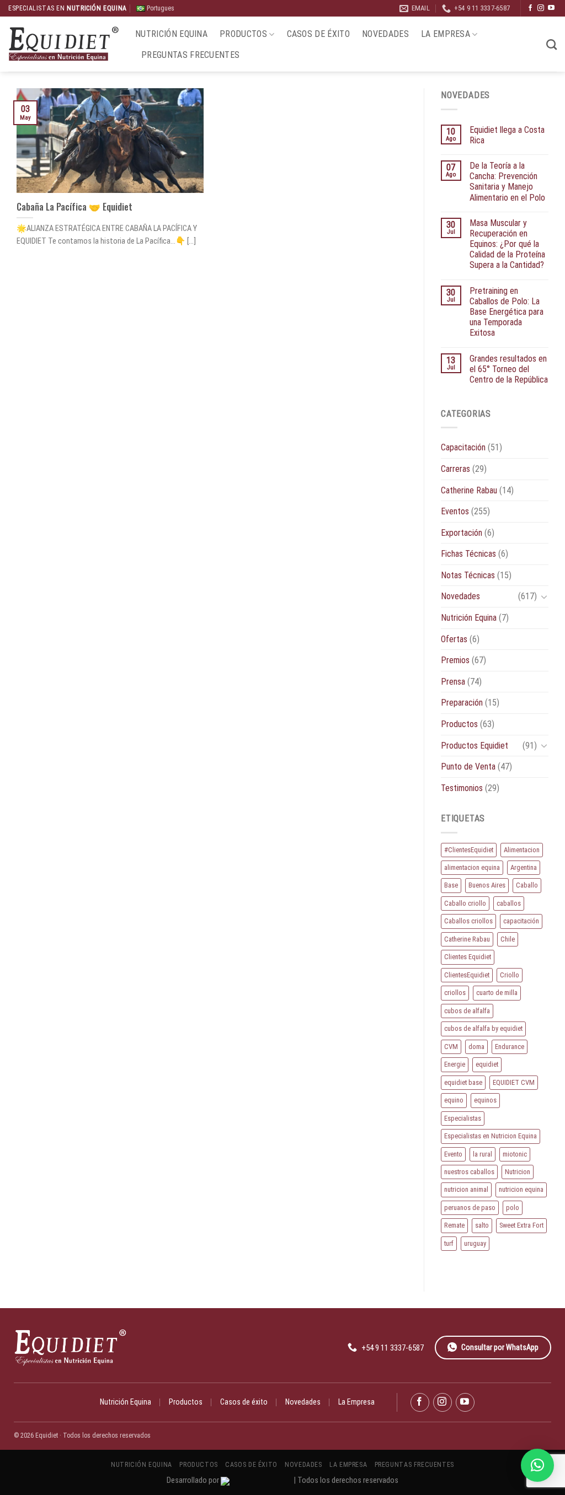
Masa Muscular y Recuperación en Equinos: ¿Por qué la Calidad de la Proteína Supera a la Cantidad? (507, 244)
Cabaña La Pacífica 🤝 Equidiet (74, 207)
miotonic (515, 1154)
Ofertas (454, 639)
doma (476, 1046)
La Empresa (445, 34)
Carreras (455, 469)
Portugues (159, 8)
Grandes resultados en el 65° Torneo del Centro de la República (509, 369)
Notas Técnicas (468, 575)
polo (512, 1207)
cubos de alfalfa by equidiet (483, 1028)
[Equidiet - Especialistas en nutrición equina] (63, 44)
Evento (453, 1154)
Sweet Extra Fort (521, 1225)
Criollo (509, 975)
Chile (507, 939)
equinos (485, 1100)
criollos (455, 992)
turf (449, 1243)
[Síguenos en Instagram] (540, 8)
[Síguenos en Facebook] (530, 8)
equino (453, 1100)
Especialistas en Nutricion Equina (490, 1136)
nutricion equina (521, 1189)
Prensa (453, 681)
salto (482, 1225)
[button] (537, 1465)
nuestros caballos (469, 1172)
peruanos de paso (469, 1207)
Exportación (461, 533)
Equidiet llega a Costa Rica (507, 135)
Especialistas (462, 1118)
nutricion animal (466, 1189)
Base (451, 885)
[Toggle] (544, 596)
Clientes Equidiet (467, 957)
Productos (243, 34)
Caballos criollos (468, 921)
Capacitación (463, 447)
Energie (454, 1064)
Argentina (523, 867)
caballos (509, 903)
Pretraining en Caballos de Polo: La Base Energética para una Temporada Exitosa (506, 312)
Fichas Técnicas (468, 553)
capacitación (521, 921)
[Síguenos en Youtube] (551, 8)
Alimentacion (522, 850)
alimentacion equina (472, 867)
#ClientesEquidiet (468, 850)
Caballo (527, 885)
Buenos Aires (486, 885)
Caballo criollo (465, 903)
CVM (451, 1046)
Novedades (385, 34)
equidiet (487, 1064)
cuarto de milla (497, 992)
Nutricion (517, 1172)
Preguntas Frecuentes (190, 55)
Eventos (455, 511)
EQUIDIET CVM (514, 1082)
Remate (454, 1225)
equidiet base (463, 1082)
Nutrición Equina (171, 34)
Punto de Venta (468, 766)
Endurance (509, 1046)
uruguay (475, 1243)
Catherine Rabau (469, 490)
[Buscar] (551, 44)
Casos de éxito (318, 34)
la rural (482, 1154)
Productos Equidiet (474, 745)
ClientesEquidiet (466, 975)
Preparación (462, 702)
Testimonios (462, 788)
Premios (455, 660)
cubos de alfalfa (467, 1011)
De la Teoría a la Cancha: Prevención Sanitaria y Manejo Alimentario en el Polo (507, 181)
